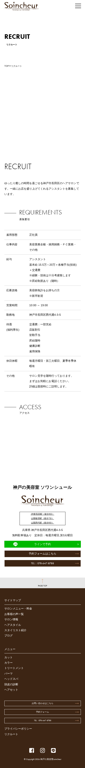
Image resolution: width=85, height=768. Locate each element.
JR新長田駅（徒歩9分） (42, 514)
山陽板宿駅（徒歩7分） (42, 518)
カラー (8, 662)
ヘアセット (11, 689)
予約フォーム (42, 711)
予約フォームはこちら (42, 553)
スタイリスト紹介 (15, 630)
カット (8, 657)
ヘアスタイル (12, 624)
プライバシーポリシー (18, 728)
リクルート (11, 734)
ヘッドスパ (11, 678)
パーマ (8, 673)
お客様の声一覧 (14, 614)
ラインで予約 (42, 544)
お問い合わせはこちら (42, 703)
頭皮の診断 (11, 684)
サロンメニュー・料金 (18, 608)
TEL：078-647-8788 (42, 563)
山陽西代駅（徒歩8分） (42, 522)
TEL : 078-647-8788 (42, 720)
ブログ (8, 635)
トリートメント (14, 668)
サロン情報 (11, 619)
